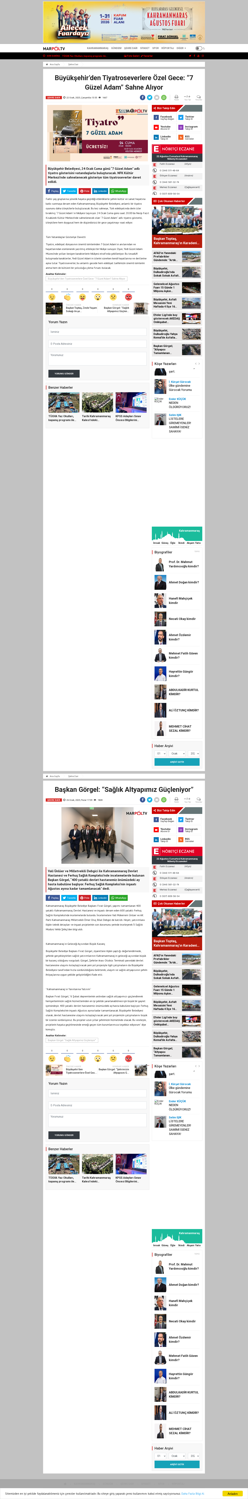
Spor (155, 48)
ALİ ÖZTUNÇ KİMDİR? (184, 710)
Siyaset (145, 48)
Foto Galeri (133, 56)
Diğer (180, 48)
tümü (197, 551)
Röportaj (167, 48)
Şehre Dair (130, 48)
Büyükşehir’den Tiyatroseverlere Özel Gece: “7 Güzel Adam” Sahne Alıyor (86, 278)
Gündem (116, 48)
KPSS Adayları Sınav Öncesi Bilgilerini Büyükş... (128, 420)
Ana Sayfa (54, 64)
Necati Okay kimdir (182, 619)
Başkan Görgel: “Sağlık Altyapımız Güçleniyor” (72, 1040)
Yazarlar (148, 56)
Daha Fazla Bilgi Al (192, 1493)
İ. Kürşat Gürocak (180, 381)
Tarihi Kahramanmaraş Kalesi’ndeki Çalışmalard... (96, 420)
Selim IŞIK (175, 415)
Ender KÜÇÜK (177, 399)
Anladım (233, 1493)
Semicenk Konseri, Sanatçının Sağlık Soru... (85, 55)
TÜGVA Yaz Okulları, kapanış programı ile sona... (61, 420)
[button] (196, 363)
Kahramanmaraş (97, 48)
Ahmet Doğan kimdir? (184, 582)
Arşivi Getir (177, 762)
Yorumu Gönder (64, 373)
